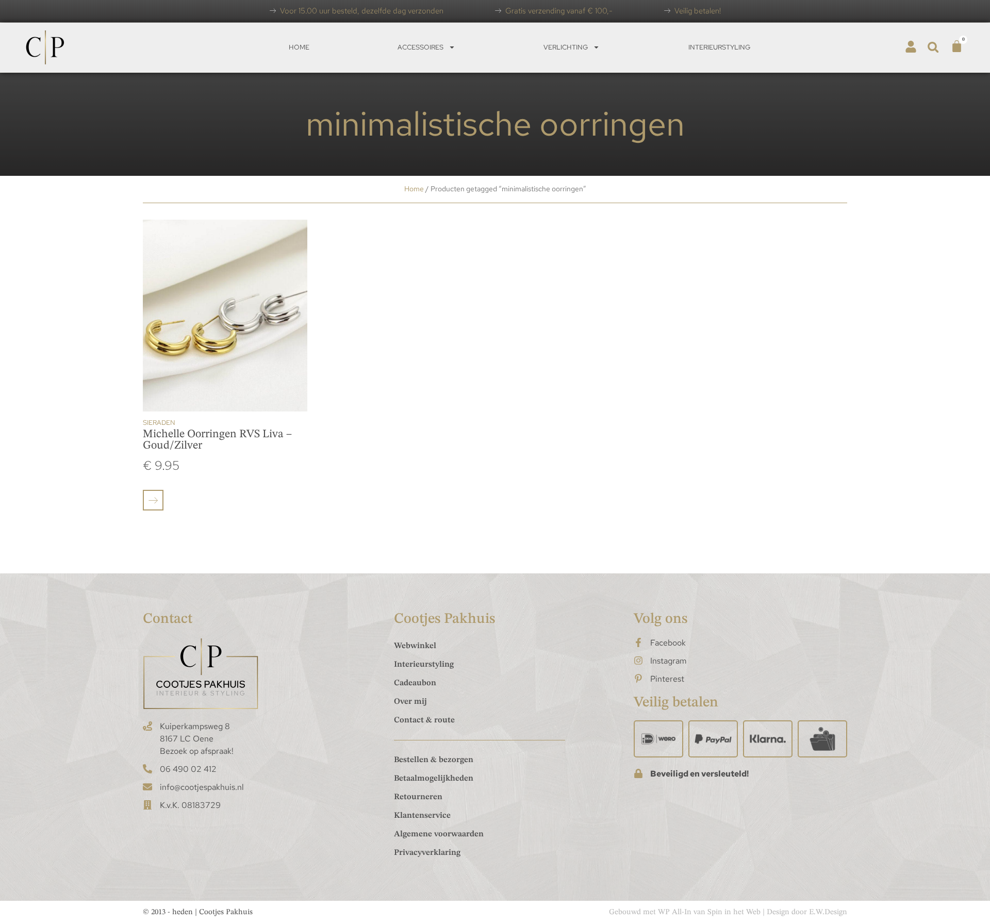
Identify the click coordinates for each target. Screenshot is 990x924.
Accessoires (420, 47)
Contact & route (424, 720)
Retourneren (418, 797)
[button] (933, 47)
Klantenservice (422, 816)
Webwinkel (415, 646)
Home (299, 47)
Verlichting (565, 47)
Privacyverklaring (427, 853)
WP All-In (674, 912)
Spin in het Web (734, 912)
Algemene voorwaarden (439, 834)
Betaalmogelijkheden (433, 778)
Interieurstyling (719, 47)
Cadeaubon (415, 683)
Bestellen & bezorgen (433, 760)
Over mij (410, 702)
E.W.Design (828, 912)
